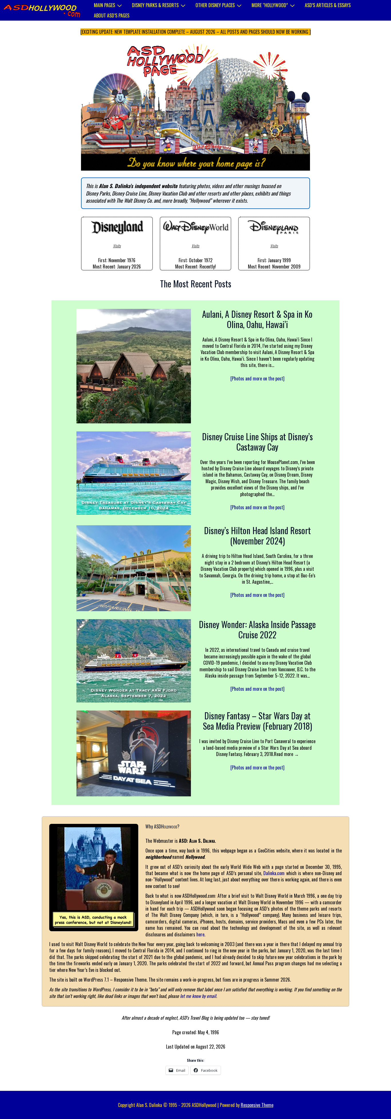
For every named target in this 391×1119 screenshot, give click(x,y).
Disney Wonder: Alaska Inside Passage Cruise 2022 (257, 629)
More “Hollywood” (270, 5)
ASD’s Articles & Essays (328, 5)
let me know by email (198, 995)
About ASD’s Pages (111, 15)
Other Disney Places (215, 5)
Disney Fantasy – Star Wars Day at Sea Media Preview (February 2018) (257, 721)
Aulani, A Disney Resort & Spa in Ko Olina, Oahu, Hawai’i (257, 319)
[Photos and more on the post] (257, 378)
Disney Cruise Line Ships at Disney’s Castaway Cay (257, 441)
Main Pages (104, 5)
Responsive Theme (257, 1105)
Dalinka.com (274, 873)
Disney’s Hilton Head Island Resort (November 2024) (257, 535)
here (200, 934)
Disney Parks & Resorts (155, 5)
